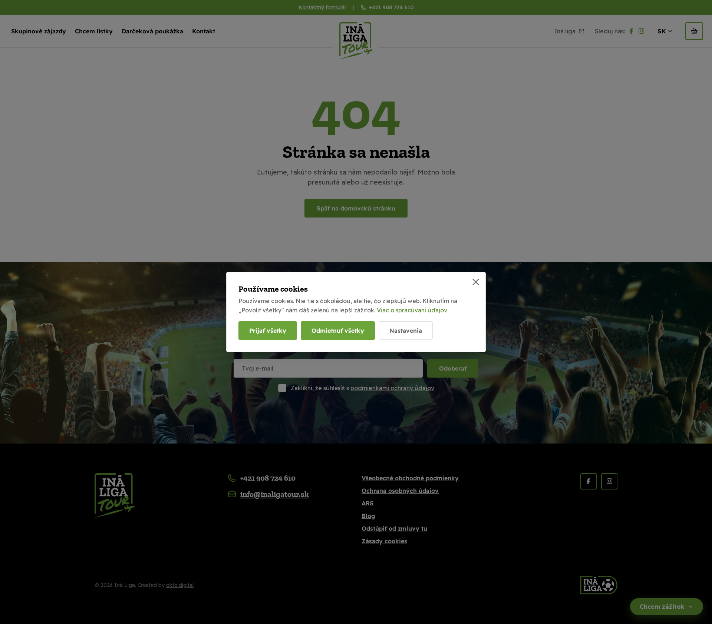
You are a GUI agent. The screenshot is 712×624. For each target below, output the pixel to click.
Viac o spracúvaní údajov (412, 310)
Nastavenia (405, 330)
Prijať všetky (267, 330)
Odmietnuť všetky (338, 330)
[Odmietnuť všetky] (476, 282)
